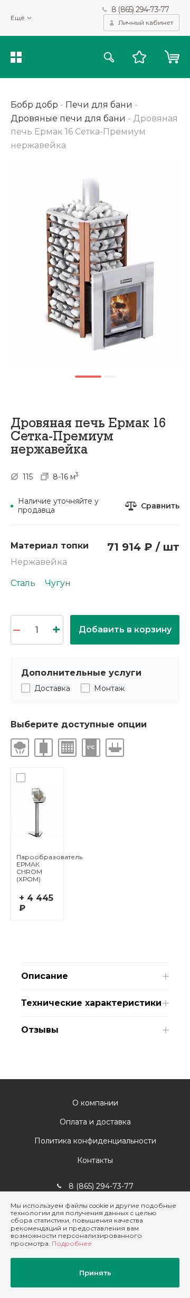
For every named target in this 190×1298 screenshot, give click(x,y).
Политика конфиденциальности (95, 1141)
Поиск (109, 57)
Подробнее (72, 1243)
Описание (44, 976)
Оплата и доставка (95, 1122)
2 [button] (109, 377)
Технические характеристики (91, 1003)
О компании (95, 1103)
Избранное (139, 57)
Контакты (95, 1160)
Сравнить (160, 506)
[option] (95, 264)
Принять (95, 1272)
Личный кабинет (145, 22)
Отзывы (40, 1030)
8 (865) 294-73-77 (140, 9)
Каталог (16, 57)
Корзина (171, 57)
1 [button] (88, 377)
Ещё (18, 18)
